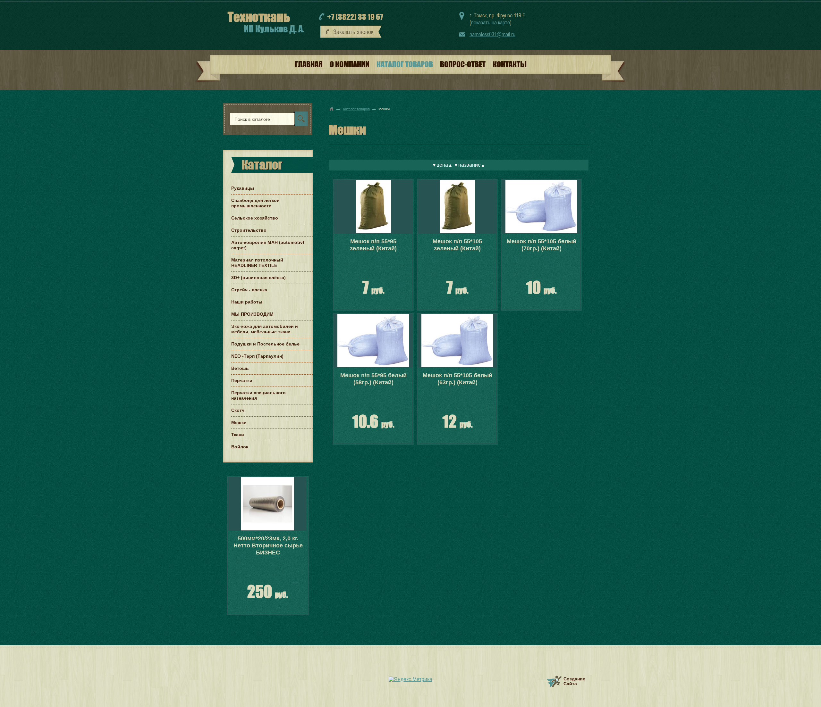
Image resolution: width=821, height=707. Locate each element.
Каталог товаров (405, 64)
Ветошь (240, 368)
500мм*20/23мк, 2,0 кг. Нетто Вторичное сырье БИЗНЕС (268, 545)
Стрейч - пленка (249, 289)
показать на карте (490, 22)
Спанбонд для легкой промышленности (255, 203)
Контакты (510, 64)
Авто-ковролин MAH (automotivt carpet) (267, 245)
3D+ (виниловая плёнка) (258, 277)
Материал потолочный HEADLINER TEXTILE (257, 262)
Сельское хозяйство (254, 217)
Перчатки (241, 380)
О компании (349, 64)
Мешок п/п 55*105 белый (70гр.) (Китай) (541, 245)
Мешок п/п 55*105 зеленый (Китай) (457, 245)
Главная (309, 64)
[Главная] (331, 108)
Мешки (239, 422)
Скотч (237, 410)
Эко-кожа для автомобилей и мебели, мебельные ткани (264, 329)
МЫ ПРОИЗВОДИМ (252, 314)
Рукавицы (242, 188)
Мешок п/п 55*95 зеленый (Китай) (373, 245)
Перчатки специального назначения (258, 395)
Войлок (239, 446)
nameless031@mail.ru (492, 34)
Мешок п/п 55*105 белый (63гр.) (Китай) (457, 379)
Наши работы (246, 301)
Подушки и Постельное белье (265, 343)
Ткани (237, 434)
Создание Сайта (574, 681)
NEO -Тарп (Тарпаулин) (257, 356)
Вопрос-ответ (463, 64)
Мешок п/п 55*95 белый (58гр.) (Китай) (373, 379)
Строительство (249, 230)
